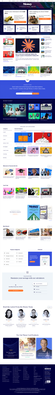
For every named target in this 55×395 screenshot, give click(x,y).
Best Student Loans (16, 368)
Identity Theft (6, 143)
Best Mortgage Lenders (5, 370)
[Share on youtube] (50, 369)
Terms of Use (35, 374)
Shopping (20, 261)
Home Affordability (39, 283)
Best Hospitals (25, 373)
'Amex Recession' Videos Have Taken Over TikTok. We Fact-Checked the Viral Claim (21, 325)
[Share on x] (47, 369)
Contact (35, 370)
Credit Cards (5, 150)
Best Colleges (25, 371)
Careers (35, 384)
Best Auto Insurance (16, 374)
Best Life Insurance (15, 379)
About (35, 368)
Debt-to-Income (38, 292)
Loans (4, 139)
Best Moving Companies (5, 381)
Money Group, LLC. (23, 388)
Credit (4, 132)
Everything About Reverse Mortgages (6, 375)
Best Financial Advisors (16, 382)
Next (51, 166)
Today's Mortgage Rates (46, 324)
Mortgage (37, 286)
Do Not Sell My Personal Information (37, 376)
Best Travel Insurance (26, 377)
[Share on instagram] (48, 369)
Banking (4, 157)
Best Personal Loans (16, 373)
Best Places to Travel (26, 376)
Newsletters (25, 368)
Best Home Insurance (16, 377)
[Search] (2, 1)
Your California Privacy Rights (38, 378)
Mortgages (5, 146)
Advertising (35, 381)
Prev (49, 166)
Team (34, 371)
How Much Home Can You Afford (6, 371)
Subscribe (35, 93)
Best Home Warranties (16, 380)
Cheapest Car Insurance (16, 376)
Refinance (37, 289)
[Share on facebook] (45, 369)
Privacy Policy (36, 373)
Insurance (5, 135)
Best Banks (4, 378)
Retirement (8, 258)
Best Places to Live (26, 374)
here (37, 392)
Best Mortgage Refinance (6, 373)
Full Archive (50, 220)
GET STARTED (15, 290)
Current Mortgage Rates (5, 368)
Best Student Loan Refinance (17, 370)
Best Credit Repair (15, 371)
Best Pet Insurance (26, 379)
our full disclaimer (37, 390)
